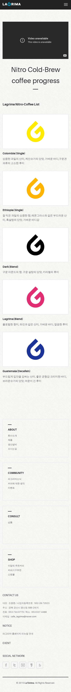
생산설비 (12, 444)
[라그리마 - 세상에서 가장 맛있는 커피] (10, 3)
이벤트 (11, 488)
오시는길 (12, 449)
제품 (10, 440)
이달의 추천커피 (16, 565)
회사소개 (12, 435)
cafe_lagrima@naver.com (23, 616)
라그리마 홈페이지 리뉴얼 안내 (18, 633)
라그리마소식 (14, 479)
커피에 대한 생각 (16, 483)
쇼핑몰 (11, 574)
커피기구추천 (14, 570)
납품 (10, 522)
